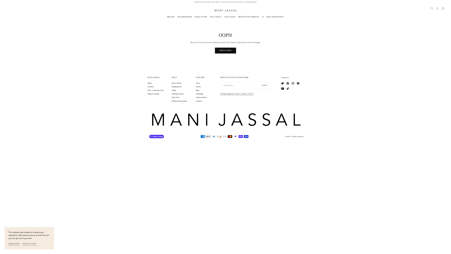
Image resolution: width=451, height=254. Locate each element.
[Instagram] (292, 83)
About (150, 83)
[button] (431, 8)
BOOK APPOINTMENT (275, 17)
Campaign (199, 94)
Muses (198, 87)
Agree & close (29, 243)
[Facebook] (298, 83)
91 (263, 17)
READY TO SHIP (201, 17)
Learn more (14, 243)
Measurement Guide (179, 101)
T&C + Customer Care (156, 90)
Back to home (225, 50)
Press (198, 83)
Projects (199, 101)
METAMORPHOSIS (184, 17)
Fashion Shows (201, 97)
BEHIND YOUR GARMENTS (248, 17)
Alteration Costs (178, 94)
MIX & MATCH (215, 17)
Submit (265, 85)
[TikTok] (287, 88)
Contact (151, 87)
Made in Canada (153, 94)
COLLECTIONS (229, 17)
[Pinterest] (287, 83)
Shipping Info (176, 87)
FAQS (174, 90)
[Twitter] (282, 83)
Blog (197, 90)
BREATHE (171, 17)
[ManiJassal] (225, 119)
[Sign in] (437, 8)
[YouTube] (282, 88)
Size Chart (175, 97)
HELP (174, 77)
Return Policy (176, 83)
